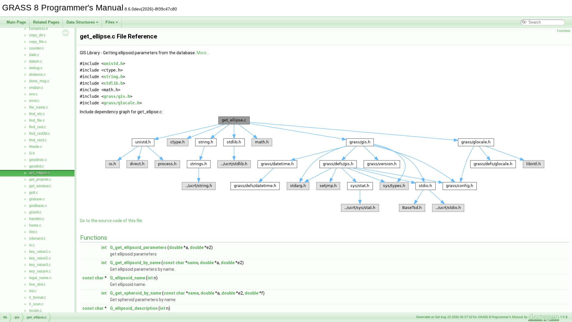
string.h (113, 76)
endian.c (36, 88)
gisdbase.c (38, 206)
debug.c (35, 68)
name (192, 262)
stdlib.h (113, 83)
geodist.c (36, 166)
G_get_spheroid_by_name (135, 293)
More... (203, 52)
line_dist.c (37, 284)
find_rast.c (37, 127)
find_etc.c (37, 114)
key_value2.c (40, 258)
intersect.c (37, 238)
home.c (35, 225)
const (169, 262)
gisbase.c (37, 199)
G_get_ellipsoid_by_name (135, 262)
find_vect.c (37, 140)
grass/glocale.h (121, 102)
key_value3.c (40, 265)
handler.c (36, 219)
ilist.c (33, 232)
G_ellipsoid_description (134, 308)
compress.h (38, 29)
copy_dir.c (37, 35)
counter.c (36, 48)
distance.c (37, 74)
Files (109, 22)
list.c (32, 291)
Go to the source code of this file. (111, 220)
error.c (34, 101)
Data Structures (80, 22)
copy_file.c (37, 42)
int (104, 247)
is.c (32, 245)
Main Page (16, 22)
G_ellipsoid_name (127, 277)
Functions (564, 31)
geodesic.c (38, 160)
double (176, 247)
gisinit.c (35, 212)
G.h (32, 153)
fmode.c (35, 147)
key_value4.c (40, 271)
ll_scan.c (36, 304)
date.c (34, 55)
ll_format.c (37, 297)
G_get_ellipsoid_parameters (138, 247)
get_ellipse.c (39, 173)
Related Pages (46, 22)
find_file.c (37, 120)
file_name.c (38, 107)
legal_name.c (40, 278)
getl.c (33, 193)
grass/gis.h (117, 96)
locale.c (35, 311)
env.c (33, 94)
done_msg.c (39, 81)
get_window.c (40, 186)
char (179, 262)
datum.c (35, 61)
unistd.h (113, 63)
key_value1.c (40, 252)
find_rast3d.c (39, 133)
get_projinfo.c (40, 179)
